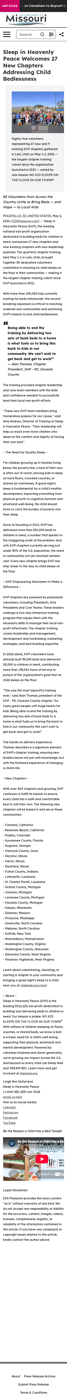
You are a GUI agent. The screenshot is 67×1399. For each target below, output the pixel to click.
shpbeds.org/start (34, 985)
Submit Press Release (33, 1384)
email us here (12, 1097)
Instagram (10, 1112)
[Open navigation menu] (6, 34)
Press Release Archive (39, 1376)
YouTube (9, 1123)
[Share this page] (61, 34)
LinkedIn (9, 1107)
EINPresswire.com (25, 221)
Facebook (10, 1118)
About (16, 1376)
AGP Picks (9, 6)
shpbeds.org (28, 1073)
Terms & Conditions (33, 1392)
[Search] (42, 34)
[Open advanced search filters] (51, 34)
